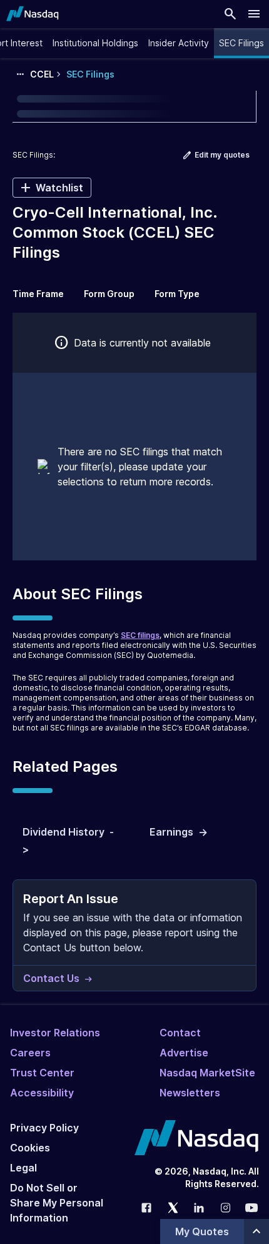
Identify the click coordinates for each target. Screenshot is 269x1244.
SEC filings (140, 635)
